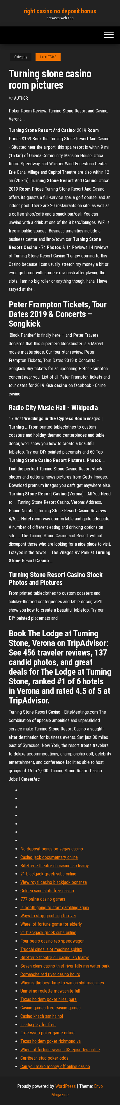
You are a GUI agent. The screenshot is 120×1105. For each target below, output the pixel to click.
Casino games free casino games (50, 1008)
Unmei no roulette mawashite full (50, 991)
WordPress (65, 1086)
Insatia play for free (38, 1024)
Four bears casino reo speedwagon (52, 941)
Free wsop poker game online (47, 1033)
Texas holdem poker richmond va (50, 1041)
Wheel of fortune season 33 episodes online (60, 1049)
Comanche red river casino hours (50, 974)
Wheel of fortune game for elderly (51, 924)
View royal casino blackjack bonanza (53, 882)
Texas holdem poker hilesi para (48, 999)
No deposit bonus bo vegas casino (51, 849)
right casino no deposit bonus (60, 11)
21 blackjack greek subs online (48, 874)
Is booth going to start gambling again (54, 907)
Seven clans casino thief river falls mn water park (65, 966)
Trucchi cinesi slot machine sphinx (51, 949)
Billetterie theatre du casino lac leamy (54, 865)
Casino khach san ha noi (41, 1016)
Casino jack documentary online (49, 857)
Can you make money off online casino (55, 1066)
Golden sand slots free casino (47, 890)
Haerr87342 (48, 57)
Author (21, 98)
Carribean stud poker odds (44, 1058)
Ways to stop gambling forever (48, 915)
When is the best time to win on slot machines (62, 983)
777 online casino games (42, 899)
